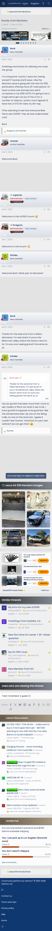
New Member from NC (21, 668)
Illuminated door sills (33, 566)
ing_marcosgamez (17, 655)
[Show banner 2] (21, 43)
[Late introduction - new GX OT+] (38, 519)
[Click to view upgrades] (19, 202)
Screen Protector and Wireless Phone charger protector (34, 580)
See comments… (10, 862)
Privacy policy (7, 908)
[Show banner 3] (23, 43)
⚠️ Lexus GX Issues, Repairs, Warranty (24, 811)
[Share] (45, 59)
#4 (48, 239)
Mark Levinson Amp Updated (22, 805)
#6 (48, 327)
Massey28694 (14, 610)
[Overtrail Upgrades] (13, 509)
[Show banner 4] (26, 43)
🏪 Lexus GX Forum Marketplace (21, 771)
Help (3, 914)
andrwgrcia (13, 641)
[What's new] (43, 3)
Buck (6, 24)
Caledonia (13, 624)
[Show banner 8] (35, 43)
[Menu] (3, 4)
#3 (48, 209)
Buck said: (14, 378)
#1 (49, 59)
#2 (48, 152)
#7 (48, 367)
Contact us (6, 896)
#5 (48, 266)
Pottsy (29, 560)
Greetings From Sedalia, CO (24, 621)
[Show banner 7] (33, 43)
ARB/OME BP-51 (15, 777)
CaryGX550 (30, 572)
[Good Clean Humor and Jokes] (38, 500)
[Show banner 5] (28, 43)
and (16, 130)
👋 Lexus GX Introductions (35, 610)
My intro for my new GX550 (23, 607)
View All (45, 590)
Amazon (43, 560)
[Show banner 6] (30, 43)
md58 (29, 583)
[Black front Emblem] (13, 537)
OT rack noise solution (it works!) (34, 556)
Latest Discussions (17, 718)
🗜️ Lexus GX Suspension (18, 783)
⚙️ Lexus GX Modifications (19, 756)
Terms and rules (8, 902)
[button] (25, 890)
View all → (46, 29)
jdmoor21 (12, 672)
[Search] (48, 3)
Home (4, 920)
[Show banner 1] (17, 43)
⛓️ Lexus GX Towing (16, 740)
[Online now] (7, 199)
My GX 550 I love (17, 652)
